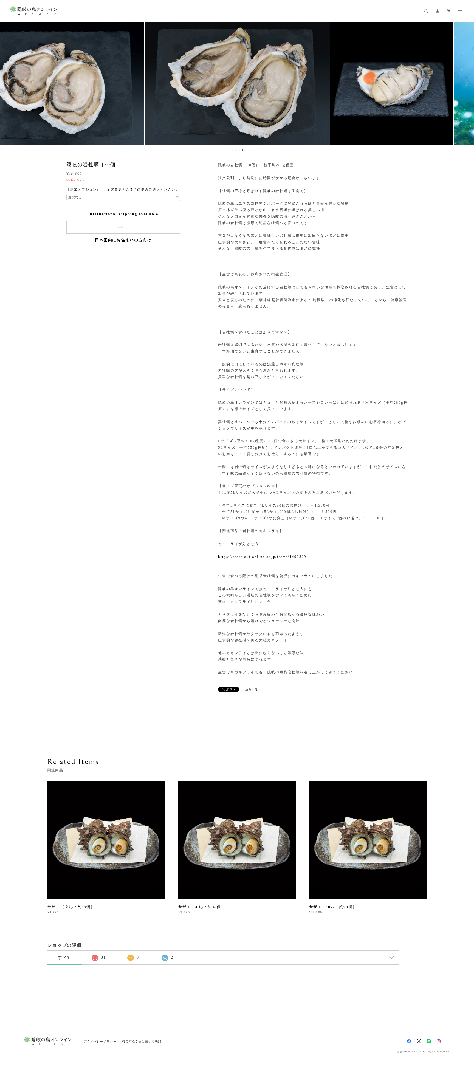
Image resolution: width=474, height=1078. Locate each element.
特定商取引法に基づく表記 (142, 1041)
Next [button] (466, 83)
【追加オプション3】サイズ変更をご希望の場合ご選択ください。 (122, 189)
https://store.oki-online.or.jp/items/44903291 (263, 557)
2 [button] (235, 150)
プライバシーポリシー (100, 1041)
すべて (64, 957)
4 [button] (242, 150)
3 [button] (239, 150)
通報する (251, 689)
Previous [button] (8, 83)
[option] (237, 83)
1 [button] (232, 150)
